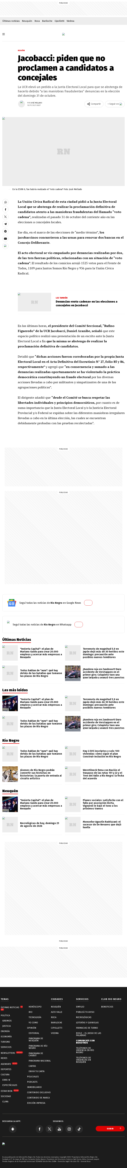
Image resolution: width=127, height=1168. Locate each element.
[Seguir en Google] (5, 246)
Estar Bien (9, 1091)
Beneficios (107, 1006)
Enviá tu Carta (36, 1071)
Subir (110, 1128)
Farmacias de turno (87, 1028)
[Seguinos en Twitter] (49, 1129)
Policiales (33, 1076)
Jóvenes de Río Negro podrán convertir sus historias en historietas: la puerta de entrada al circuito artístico (41, 774)
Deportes (6, 1069)
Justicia (6, 1026)
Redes (4, 1058)
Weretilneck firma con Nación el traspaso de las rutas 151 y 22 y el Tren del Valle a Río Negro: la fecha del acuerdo (103, 774)
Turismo (5, 1042)
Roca (37, 21)
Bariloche (47, 21)
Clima (5, 1101)
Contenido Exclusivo (39, 1092)
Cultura (5, 1074)
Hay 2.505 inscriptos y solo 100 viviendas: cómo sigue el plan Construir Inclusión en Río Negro (102, 753)
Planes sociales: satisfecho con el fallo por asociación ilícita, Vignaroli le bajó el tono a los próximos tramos (103, 804)
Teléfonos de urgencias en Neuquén (83, 1059)
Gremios (7, 1020)
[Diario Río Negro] (63, 34)
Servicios (6, 1047)
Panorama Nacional (40, 1060)
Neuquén (27, 21)
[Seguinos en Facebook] (39, 1129)
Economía (6, 1036)
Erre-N (6, 1080)
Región (21, 51)
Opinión (31, 1028)
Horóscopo (35, 1006)
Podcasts (32, 1082)
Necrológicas (83, 1017)
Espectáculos (9, 1085)
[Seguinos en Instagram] (69, 1129)
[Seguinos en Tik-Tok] (79, 1129)
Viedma (70, 21)
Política (5, 1015)
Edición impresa (36, 1103)
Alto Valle (56, 1012)
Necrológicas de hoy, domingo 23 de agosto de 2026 (39, 824)
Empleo (80, 1006)
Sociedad (6, 1096)
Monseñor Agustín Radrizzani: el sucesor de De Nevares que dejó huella (102, 824)
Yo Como (33, 1022)
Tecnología (35, 1017)
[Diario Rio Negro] (3, 1148)
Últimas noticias (11, 21)
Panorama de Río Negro (38, 1047)
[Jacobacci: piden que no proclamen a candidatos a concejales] (5, 202)
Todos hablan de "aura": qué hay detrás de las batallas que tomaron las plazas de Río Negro (41, 673)
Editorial (34, 1033)
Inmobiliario (34, 1087)
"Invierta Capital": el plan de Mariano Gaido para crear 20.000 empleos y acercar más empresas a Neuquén (41, 653)
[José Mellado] (21, 104)
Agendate (9, 1064)
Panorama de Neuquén (36, 1039)
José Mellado (36, 103)
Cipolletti (59, 21)
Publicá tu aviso (85, 1012)
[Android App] (13, 1129)
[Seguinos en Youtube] (59, 1129)
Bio (30, 1012)
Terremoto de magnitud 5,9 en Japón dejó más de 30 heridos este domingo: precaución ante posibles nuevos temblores (103, 653)
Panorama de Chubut (36, 1054)
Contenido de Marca (38, 1097)
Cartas (32, 1066)
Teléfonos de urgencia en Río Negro (85, 1050)
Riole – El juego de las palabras (88, 1034)
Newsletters (11, 1053)
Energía (5, 1031)
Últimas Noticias (12, 1008)
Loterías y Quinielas (87, 1022)
